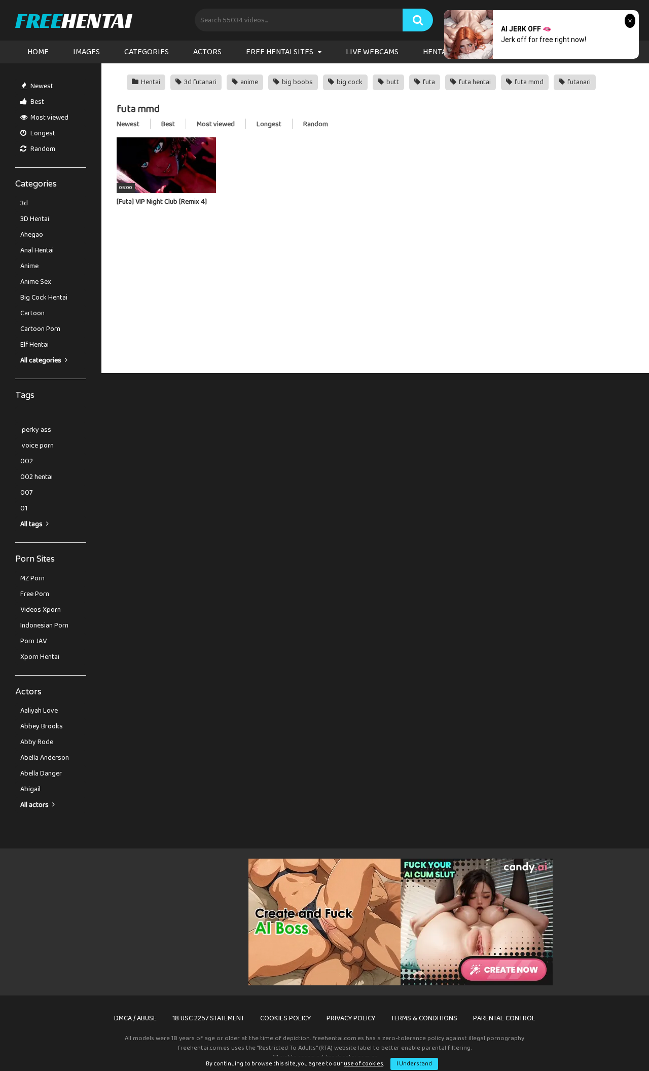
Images (86, 52)
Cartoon (32, 313)
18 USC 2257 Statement (208, 1018)
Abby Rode (36, 742)
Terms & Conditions (424, 1018)
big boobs (296, 82)
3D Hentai (34, 219)
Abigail (30, 789)
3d (24, 203)
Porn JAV (33, 641)
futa (428, 82)
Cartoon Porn (40, 329)
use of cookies (363, 1063)
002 (26, 461)
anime (248, 82)
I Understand (414, 1063)
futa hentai (474, 82)
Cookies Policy (285, 1018)
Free (73, 20)
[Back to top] (615, 1040)
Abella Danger (41, 773)
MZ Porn (32, 578)
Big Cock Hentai (43, 297)
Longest (42, 133)
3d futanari (200, 82)
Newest (41, 86)
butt (392, 82)
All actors (35, 804)
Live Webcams (372, 52)
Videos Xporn (40, 609)
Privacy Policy (351, 1018)
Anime (29, 266)
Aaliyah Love (39, 710)
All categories (41, 360)
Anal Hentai (37, 250)
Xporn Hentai (39, 656)
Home (38, 52)
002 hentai (36, 477)
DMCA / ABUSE (135, 1018)
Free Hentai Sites (279, 52)
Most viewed (48, 117)
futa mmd (528, 82)
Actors (207, 52)
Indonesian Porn (44, 625)
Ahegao (31, 234)
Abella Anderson (44, 757)
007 (26, 492)
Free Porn (34, 594)
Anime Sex (35, 281)
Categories (146, 52)
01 (23, 508)
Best (36, 101)
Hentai (149, 82)
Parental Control (504, 1018)
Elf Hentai (34, 344)
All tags (32, 524)
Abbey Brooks (41, 726)
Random (42, 149)
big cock (349, 82)
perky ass (35, 429)
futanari (578, 82)
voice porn (37, 445)
